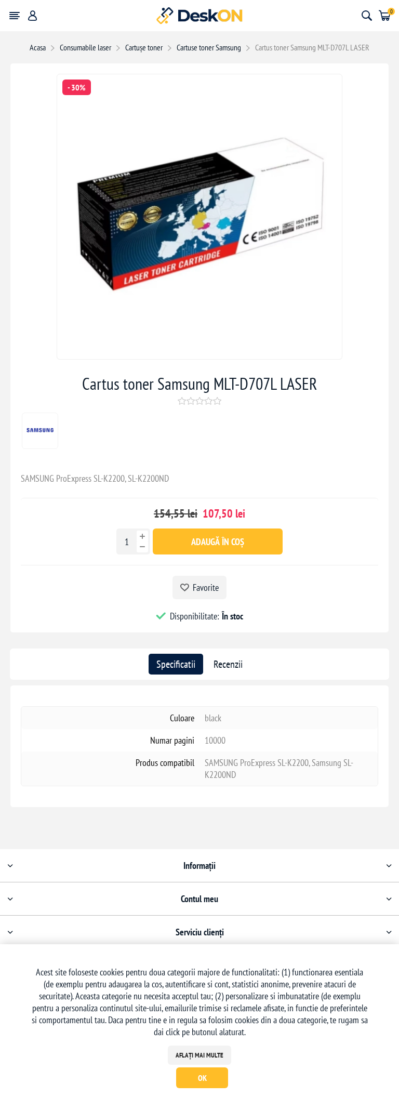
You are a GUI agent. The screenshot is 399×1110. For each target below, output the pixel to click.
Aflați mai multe (199, 1055)
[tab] (176, 664)
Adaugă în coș (217, 542)
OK (202, 1078)
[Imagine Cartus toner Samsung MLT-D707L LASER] (199, 356)
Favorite (206, 587)
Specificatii (175, 664)
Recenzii (228, 664)
